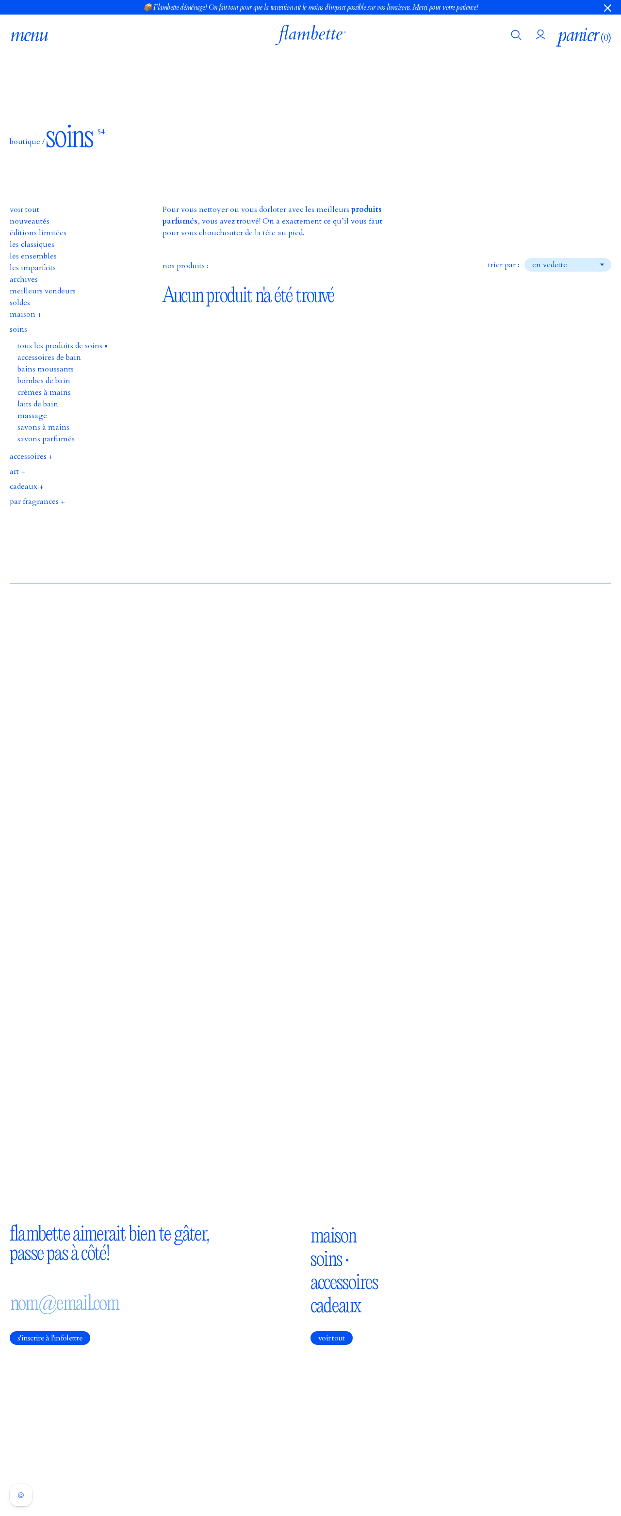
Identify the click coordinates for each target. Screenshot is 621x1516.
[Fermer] (607, 7)
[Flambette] (310, 35)
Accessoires (344, 1281)
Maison (333, 1235)
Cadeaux (335, 1305)
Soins (326, 1258)
